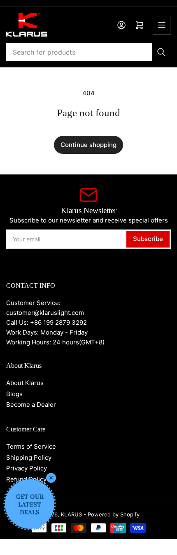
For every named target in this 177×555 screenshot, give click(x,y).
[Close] (51, 478)
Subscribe (148, 239)
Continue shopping (88, 145)
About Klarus (25, 383)
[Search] (161, 52)
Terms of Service (31, 446)
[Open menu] (162, 25)
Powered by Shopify (114, 514)
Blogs (14, 394)
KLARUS (71, 514)
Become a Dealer (31, 404)
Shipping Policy (28, 457)
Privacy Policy (26, 468)
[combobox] (88, 52)
